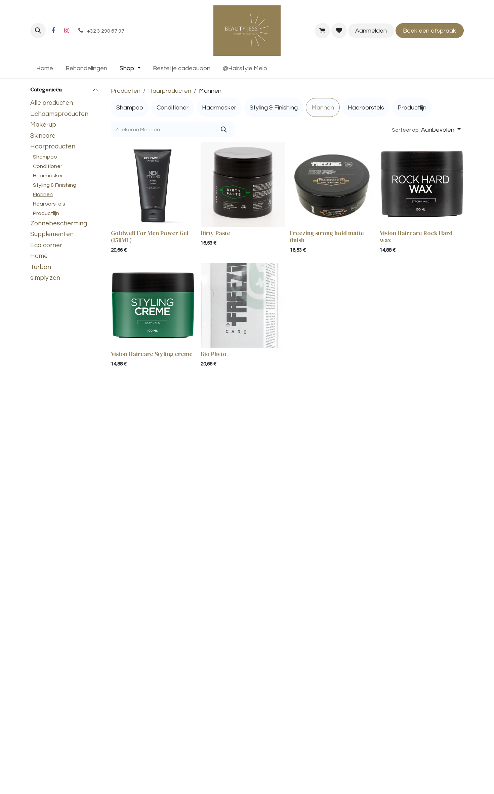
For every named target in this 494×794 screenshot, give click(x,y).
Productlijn (46, 213)
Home (39, 256)
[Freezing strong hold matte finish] (332, 184)
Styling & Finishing (54, 185)
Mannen (43, 194)
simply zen (45, 277)
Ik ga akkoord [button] (444, 783)
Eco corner (46, 245)
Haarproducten (52, 146)
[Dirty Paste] (243, 184)
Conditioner (47, 166)
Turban (40, 267)
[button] (38, 30)
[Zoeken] (224, 129)
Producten (125, 91)
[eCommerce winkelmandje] (322, 30)
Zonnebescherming (58, 223)
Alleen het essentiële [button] (397, 783)
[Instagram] (66, 31)
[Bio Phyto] (243, 305)
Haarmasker (48, 175)
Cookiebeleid (261, 783)
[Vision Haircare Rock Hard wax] (422, 184)
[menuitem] (44, 68)
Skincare (42, 135)
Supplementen (52, 234)
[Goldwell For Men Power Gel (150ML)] (153, 184)
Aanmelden (371, 31)
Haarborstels (49, 204)
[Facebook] (53, 31)
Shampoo (45, 157)
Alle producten (51, 102)
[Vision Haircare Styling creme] (153, 305)
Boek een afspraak (429, 31)
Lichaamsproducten (59, 114)
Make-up (43, 124)
